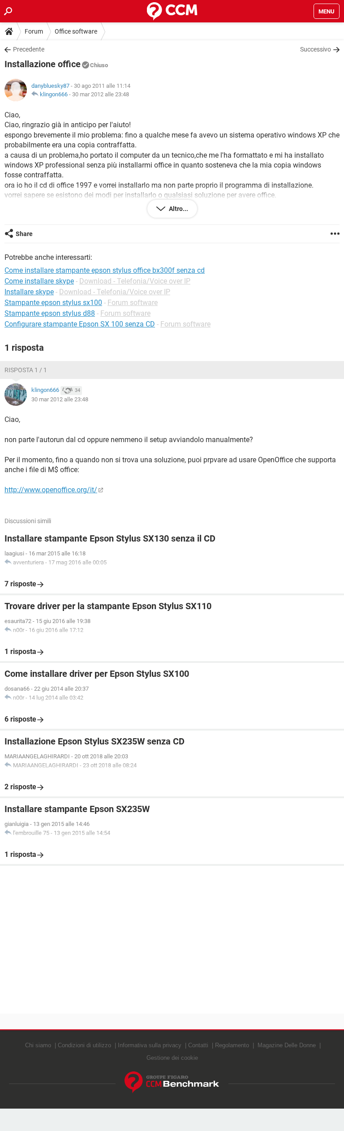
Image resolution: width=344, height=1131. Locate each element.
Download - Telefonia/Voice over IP (134, 281)
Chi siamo (38, 1045)
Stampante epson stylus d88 (49, 313)
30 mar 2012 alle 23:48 (100, 94)
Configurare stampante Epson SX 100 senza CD (79, 324)
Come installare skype (39, 281)
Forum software (133, 302)
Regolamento (232, 1045)
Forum (34, 31)
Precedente (28, 49)
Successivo (315, 49)
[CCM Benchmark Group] (172, 1082)
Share (24, 233)
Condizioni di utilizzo (84, 1045)
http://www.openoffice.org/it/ (50, 490)
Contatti (198, 1045)
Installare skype (29, 292)
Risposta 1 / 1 (25, 370)
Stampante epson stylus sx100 (53, 302)
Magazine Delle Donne (287, 1045)
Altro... (178, 208)
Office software (76, 31)
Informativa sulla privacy (149, 1045)
